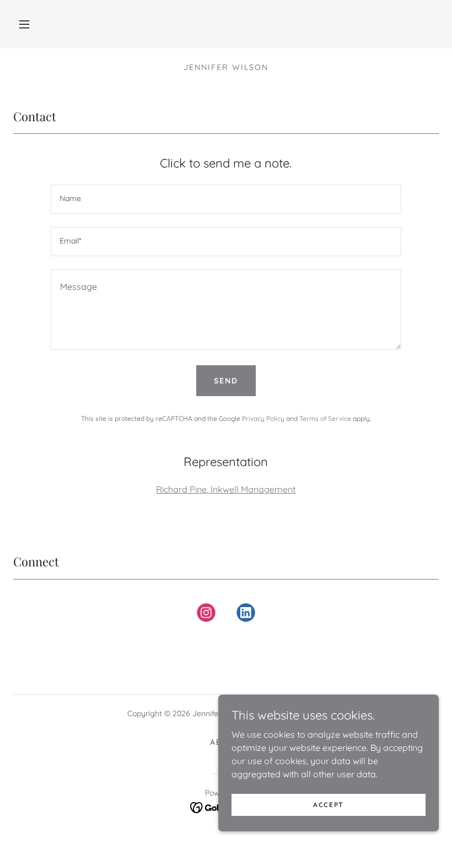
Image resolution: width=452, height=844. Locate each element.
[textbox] (226, 199)
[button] (24, 24)
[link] (206, 615)
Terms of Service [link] (325, 418)
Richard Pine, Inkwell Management (225, 489)
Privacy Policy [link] (263, 418)
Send (226, 381)
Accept (328, 804)
